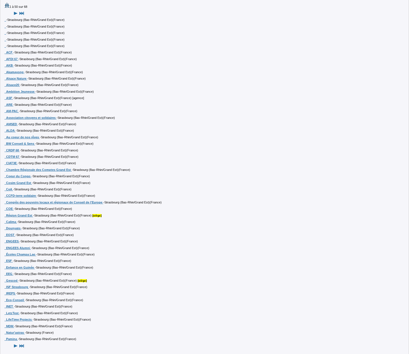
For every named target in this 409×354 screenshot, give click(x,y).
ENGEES (11, 241)
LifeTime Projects (18, 319)
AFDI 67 (11, 59)
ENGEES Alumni (17, 248)
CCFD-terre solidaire (20, 195)
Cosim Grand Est (18, 183)
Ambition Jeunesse (19, 91)
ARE (8, 104)
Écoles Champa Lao (20, 254)
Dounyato (12, 228)
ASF (8, 98)
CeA (8, 189)
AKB (9, 65)
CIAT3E (11, 163)
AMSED (11, 124)
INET (9, 306)
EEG (8, 274)
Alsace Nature (15, 78)
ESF (8, 260)
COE (9, 208)
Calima (10, 221)
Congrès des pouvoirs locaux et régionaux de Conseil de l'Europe (53, 202)
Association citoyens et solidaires (30, 117)
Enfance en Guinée (19, 267)
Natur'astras (14, 332)
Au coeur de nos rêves (22, 137)
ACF (8, 52)
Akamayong (14, 72)
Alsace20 (12, 85)
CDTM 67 (12, 156)
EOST (9, 235)
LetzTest (11, 313)
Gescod (11, 280)
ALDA (10, 130)
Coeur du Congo (17, 176)
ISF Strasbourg (16, 287)
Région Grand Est (18, 215)
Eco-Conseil (14, 300)
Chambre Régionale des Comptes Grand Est (38, 169)
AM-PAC (11, 111)
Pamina (11, 339)
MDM (9, 326)
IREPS (10, 293)
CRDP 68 (12, 150)
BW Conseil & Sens (19, 143)
